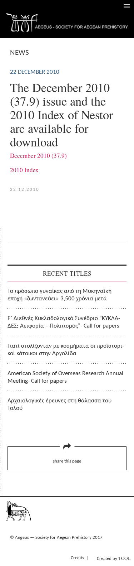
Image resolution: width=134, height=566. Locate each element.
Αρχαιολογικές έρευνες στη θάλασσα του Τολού (59, 404)
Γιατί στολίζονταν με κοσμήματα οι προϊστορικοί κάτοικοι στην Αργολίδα (66, 350)
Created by (113, 558)
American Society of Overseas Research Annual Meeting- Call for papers (65, 377)
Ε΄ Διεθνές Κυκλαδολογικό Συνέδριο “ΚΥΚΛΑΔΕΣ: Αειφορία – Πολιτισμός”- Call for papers (64, 322)
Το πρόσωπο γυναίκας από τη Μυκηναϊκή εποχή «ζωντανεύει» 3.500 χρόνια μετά (59, 295)
